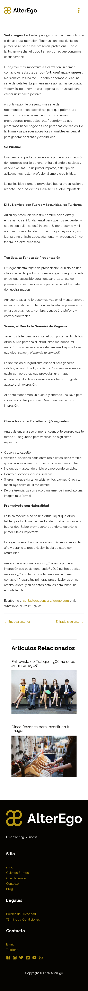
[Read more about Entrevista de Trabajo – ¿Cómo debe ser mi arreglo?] (43, 692)
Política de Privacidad (21, 914)
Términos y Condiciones (23, 919)
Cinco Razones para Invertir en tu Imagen (40, 729)
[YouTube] (34, 958)
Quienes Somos (17, 872)
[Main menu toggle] (79, 10)
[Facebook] (8, 958)
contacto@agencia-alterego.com (46, 600)
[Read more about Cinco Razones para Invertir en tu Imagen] (43, 756)
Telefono (12, 949)
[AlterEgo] (20, 10)
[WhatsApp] (41, 958)
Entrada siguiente (69, 621)
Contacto (12, 883)
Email (10, 944)
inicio (9, 867)
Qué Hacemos (16, 878)
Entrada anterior (17, 621)
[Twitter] (21, 958)
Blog (9, 889)
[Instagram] (15, 958)
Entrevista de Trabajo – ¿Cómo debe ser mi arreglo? (43, 663)
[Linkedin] (28, 958)
